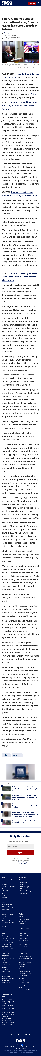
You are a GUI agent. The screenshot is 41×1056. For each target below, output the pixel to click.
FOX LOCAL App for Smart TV (25, 963)
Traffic (21, 884)
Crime (3, 893)
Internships (22, 985)
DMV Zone (5, 962)
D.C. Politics (22, 917)
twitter (18, 1034)
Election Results (24, 926)
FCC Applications (24, 982)
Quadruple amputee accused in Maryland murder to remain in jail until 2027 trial (24, 806)
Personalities (23, 969)
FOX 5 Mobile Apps (25, 973)
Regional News (8, 914)
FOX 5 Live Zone (7, 974)
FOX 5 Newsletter (24, 971)
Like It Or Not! (6, 965)
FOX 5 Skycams (24, 882)
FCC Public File (23, 980)
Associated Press (6, 35)
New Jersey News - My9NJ (7, 925)
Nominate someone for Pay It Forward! (25, 943)
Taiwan (34, 94)
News (4, 877)
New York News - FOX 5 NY (8, 917)
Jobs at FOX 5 (23, 987)
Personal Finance (7, 904)
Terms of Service (21, 863)
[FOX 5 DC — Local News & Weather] (7, 3)
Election (21, 924)
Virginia (4, 882)
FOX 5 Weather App (25, 891)
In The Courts (6, 972)
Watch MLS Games (7, 1025)
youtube (11, 1034)
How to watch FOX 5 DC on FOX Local (8, 943)
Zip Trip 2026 (23, 947)
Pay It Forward (23, 940)
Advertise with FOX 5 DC (25, 959)
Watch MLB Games (8, 1006)
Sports (4, 895)
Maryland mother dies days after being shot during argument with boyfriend (24, 797)
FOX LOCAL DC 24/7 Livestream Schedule (8, 947)
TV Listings (5, 936)
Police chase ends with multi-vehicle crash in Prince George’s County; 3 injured (25, 789)
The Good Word (6, 976)
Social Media (23, 976)
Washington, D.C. (7, 880)
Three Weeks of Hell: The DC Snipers (8, 979)
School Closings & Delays (24, 887)
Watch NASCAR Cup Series (8, 1009)
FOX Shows (5, 940)
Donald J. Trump (24, 928)
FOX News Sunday (7, 907)
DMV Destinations (24, 938)
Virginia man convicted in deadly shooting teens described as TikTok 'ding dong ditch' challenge (25, 814)
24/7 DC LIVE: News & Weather (8, 887)
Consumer (5, 900)
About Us (23, 953)
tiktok (25, 1034)
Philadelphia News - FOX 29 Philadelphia (8, 921)
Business (4, 898)
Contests (22, 978)
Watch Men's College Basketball (8, 1015)
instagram (22, 1034)
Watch (4, 933)
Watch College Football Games (9, 1002)
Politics (14, 35)
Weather (22, 877)
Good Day (23, 933)
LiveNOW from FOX (8, 938)
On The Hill (5, 969)
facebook (15, 1034)
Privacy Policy (22, 862)
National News (6, 891)
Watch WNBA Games (8, 1022)
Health (4, 902)
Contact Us (22, 966)
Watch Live (32, 3)
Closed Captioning (24, 989)
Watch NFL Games (7, 999)
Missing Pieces (6, 982)
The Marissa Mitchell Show (8, 959)
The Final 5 (5, 967)
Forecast (21, 880)
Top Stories (5, 909)
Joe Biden (17, 755)
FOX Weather (23, 893)
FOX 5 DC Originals (5, 954)
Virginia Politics (23, 921)
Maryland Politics (24, 919)
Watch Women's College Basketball (7, 1019)
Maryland (4, 884)
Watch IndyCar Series (8, 1012)
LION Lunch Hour (24, 936)
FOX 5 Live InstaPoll (25, 956)
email (29, 1034)
